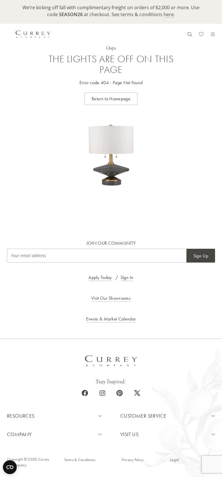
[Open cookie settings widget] (10, 467)
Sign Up (200, 256)
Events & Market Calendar (111, 319)
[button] (54, 415)
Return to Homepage (111, 99)
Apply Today (100, 277)
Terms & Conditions (80, 459)
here (169, 14)
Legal (174, 459)
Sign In (127, 277)
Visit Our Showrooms (111, 298)
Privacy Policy (133, 459)
